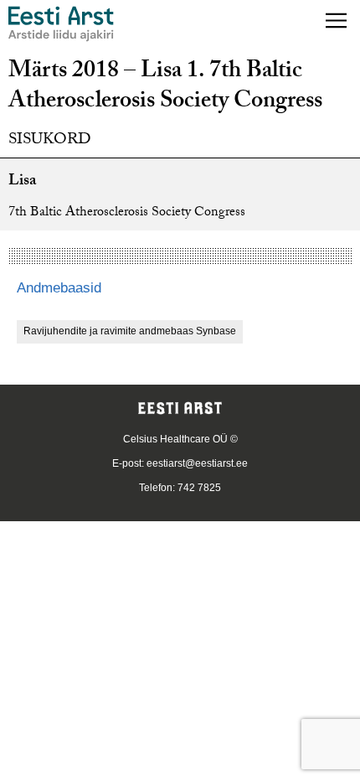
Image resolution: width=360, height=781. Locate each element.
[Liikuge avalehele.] (61, 24)
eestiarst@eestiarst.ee (197, 463)
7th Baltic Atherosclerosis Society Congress (126, 213)
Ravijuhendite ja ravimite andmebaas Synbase (129, 331)
